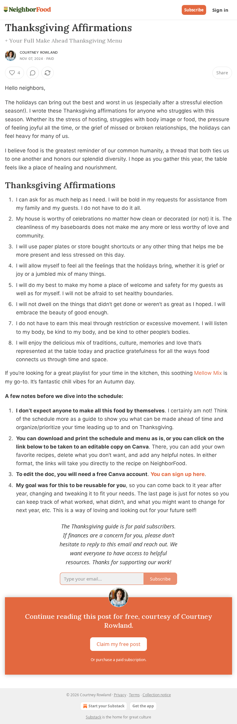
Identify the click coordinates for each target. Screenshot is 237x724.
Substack (93, 717)
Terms (134, 694)
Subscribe (194, 10)
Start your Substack (106, 706)
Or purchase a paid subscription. (118, 659)
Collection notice (157, 694)
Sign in (220, 10)
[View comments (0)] (33, 73)
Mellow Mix (208, 373)
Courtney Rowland (39, 52)
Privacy (120, 694)
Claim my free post (118, 644)
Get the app (143, 706)
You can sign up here (178, 474)
